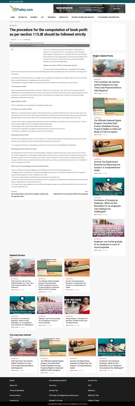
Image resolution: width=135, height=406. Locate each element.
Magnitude (74, 404)
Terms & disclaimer (17, 390)
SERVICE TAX (63, 17)
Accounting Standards (57, 380)
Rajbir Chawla (15, 289)
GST (42, 17)
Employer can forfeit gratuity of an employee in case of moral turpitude (49, 305)
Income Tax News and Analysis (83, 17)
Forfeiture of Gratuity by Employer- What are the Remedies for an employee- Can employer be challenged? (22, 305)
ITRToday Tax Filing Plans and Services (64, 395)
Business (34, 17)
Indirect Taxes (93, 400)
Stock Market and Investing (108, 17)
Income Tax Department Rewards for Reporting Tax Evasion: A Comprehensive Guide (77, 268)
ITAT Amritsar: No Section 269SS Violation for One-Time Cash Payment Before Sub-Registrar (22, 268)
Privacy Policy (15, 395)
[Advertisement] (108, 36)
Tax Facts (52, 385)
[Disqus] (50, 226)
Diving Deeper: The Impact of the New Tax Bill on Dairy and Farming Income (77, 305)
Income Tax (22, 17)
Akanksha (13, 39)
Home (13, 17)
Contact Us (14, 400)
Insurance (52, 17)
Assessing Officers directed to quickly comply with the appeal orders (29, 193)
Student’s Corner (56, 400)
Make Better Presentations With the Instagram (70, 192)
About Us (13, 385)
